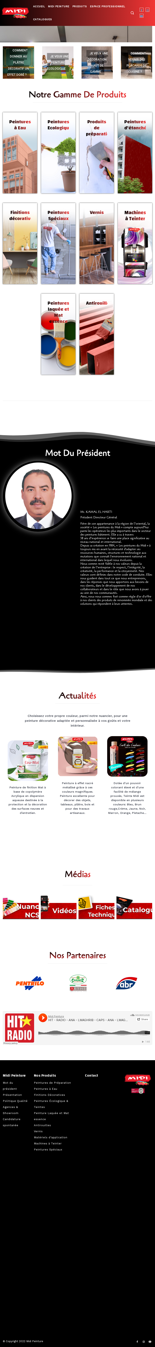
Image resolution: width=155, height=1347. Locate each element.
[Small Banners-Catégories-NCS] (21, 907)
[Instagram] (147, 10)
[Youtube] (141, 16)
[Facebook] (141, 10)
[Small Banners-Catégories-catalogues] (134, 907)
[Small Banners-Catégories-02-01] (59, 907)
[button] (132, 12)
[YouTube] (150, 1342)
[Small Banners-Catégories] (96, 907)
